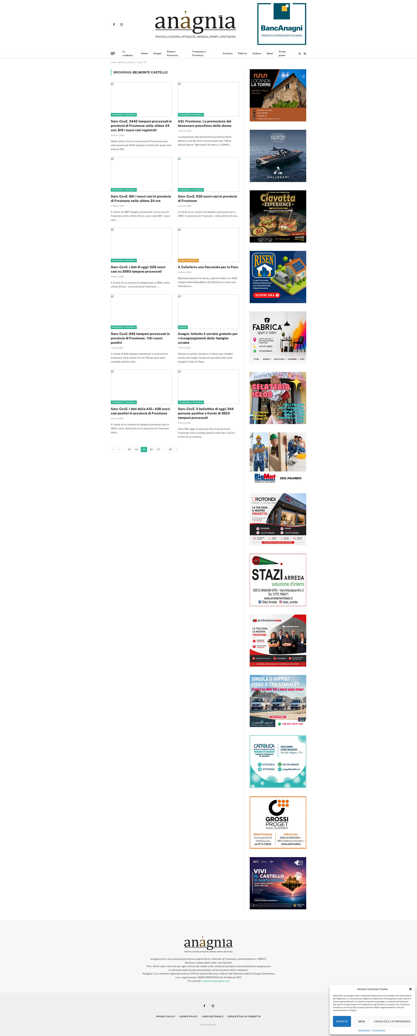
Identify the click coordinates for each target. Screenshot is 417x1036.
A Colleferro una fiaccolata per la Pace (208, 267)
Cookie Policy (364, 1030)
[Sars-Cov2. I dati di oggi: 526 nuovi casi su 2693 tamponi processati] (141, 245)
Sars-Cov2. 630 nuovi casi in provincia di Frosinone (207, 198)
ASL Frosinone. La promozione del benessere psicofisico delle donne (204, 123)
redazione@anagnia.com (216, 981)
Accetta (342, 1021)
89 (170, 449)
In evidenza (128, 53)
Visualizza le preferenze (392, 1021)
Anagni (157, 53)
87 (158, 449)
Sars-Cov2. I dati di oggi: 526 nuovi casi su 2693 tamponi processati (138, 269)
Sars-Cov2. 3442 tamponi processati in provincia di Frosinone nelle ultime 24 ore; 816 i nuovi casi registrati (141, 125)
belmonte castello (126, 62)
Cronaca (227, 53)
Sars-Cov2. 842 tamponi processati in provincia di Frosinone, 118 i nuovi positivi (140, 338)
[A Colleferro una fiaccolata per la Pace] (208, 245)
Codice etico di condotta (244, 1016)
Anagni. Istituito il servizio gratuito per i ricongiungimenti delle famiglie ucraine (208, 338)
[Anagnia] (205, 24)
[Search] (304, 53)
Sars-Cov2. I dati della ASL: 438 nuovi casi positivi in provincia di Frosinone (140, 411)
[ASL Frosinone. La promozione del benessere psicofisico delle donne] (208, 99)
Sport (270, 53)
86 (151, 449)
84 (136, 449)
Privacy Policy (378, 1030)
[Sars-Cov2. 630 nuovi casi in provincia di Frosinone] (208, 174)
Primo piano (282, 53)
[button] (410, 989)
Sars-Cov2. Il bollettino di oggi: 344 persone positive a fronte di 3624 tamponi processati (206, 413)
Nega (361, 1021)
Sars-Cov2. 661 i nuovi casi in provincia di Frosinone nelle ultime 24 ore (141, 198)
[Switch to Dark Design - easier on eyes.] (300, 53)
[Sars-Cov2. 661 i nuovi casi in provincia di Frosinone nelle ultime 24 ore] (141, 174)
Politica (242, 53)
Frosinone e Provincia (199, 53)
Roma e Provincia (172, 53)
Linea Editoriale (213, 1016)
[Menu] (113, 53)
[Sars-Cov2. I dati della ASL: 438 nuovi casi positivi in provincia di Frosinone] (141, 387)
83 (129, 449)
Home (144, 53)
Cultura (257, 53)
